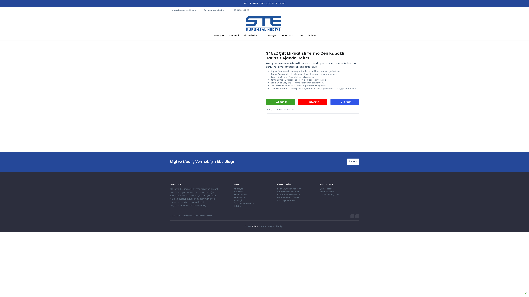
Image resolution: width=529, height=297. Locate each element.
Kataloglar (271, 35)
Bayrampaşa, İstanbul (214, 10)
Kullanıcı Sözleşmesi (329, 194)
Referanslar (288, 35)
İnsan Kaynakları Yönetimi (289, 188)
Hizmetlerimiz (251, 35)
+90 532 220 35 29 (241, 10)
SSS (301, 35)
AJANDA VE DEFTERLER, (285, 110)
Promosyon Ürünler (286, 200)
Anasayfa (219, 35)
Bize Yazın (345, 101)
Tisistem (256, 226)
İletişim (312, 35)
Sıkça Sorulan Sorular (244, 203)
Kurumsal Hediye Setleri (288, 191)
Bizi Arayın (313, 101)
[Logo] (263, 23)
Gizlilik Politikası (327, 191)
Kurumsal (234, 35)
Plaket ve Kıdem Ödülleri (288, 197)
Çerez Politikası (327, 188)
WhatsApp (281, 101)
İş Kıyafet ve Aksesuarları (288, 194)
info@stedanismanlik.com (184, 10)
